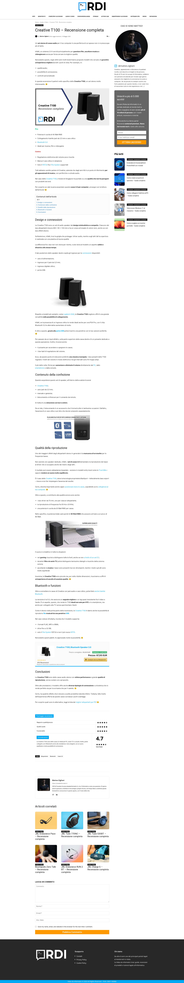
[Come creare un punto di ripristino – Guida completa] (119, 179)
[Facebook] (37, 766)
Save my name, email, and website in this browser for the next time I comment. (65, 927)
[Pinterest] (47, 766)
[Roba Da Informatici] (92, 7)
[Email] (62, 766)
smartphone (39, 368)
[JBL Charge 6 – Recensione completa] (98, 853)
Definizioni (153, 16)
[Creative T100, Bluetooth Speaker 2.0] (45, 651)
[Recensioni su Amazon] (41, 660)
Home (37, 22)
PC (94, 365)
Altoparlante (44, 756)
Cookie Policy (81, 963)
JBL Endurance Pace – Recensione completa (45, 836)
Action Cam (105, 16)
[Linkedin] (57, 766)
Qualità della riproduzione (46, 207)
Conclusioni (42, 212)
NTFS (73, 632)
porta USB (60, 331)
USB (67, 613)
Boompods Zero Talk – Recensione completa (45, 869)
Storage (95, 16)
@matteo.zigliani (126, 65)
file (44, 613)
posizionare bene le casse (74, 487)
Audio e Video (70, 16)
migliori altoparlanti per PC (86, 702)
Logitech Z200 (69, 314)
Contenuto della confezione (47, 205)
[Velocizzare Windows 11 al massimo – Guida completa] (119, 209)
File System (55, 165)
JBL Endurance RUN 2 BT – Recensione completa (72, 869)
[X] (42, 766)
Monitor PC (42, 16)
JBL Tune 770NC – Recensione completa (71, 835)
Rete (33, 16)
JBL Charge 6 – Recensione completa (98, 868)
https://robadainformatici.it (59, 783)
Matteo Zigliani (44, 36)
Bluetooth (53, 756)
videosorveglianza (83, 16)
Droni (145, 16)
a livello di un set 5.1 (91, 557)
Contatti (79, 956)
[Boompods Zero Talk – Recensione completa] (46, 853)
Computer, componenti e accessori (137, 159)
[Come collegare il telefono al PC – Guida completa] (119, 194)
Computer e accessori (56, 16)
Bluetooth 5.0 (42, 142)
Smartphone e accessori (120, 16)
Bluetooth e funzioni (45, 210)
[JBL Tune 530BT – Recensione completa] (98, 820)
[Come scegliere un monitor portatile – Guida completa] (119, 224)
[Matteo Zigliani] (36, 36)
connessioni (87, 253)
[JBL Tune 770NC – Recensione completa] (72, 820)
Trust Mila (102, 470)
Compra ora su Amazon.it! (97, 660)
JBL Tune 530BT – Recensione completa (98, 835)
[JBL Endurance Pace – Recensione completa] (46, 820)
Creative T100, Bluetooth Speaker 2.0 (74, 647)
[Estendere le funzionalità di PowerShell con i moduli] (119, 164)
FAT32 (44, 165)
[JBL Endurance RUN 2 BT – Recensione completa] (72, 853)
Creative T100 (51, 179)
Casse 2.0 (60, 756)
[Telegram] (67, 766)
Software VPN (135, 16)
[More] (71, 766)
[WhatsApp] (52, 766)
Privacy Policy (81, 960)
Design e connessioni (45, 202)
